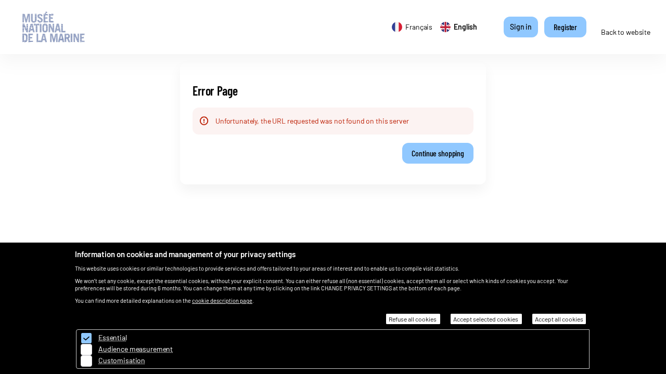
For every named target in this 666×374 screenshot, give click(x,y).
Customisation (121, 360)
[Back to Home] (62, 27)
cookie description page (222, 300)
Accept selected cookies (486, 319)
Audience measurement (135, 348)
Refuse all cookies (413, 319)
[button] (437, 153)
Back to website (625, 32)
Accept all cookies (559, 319)
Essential (112, 337)
